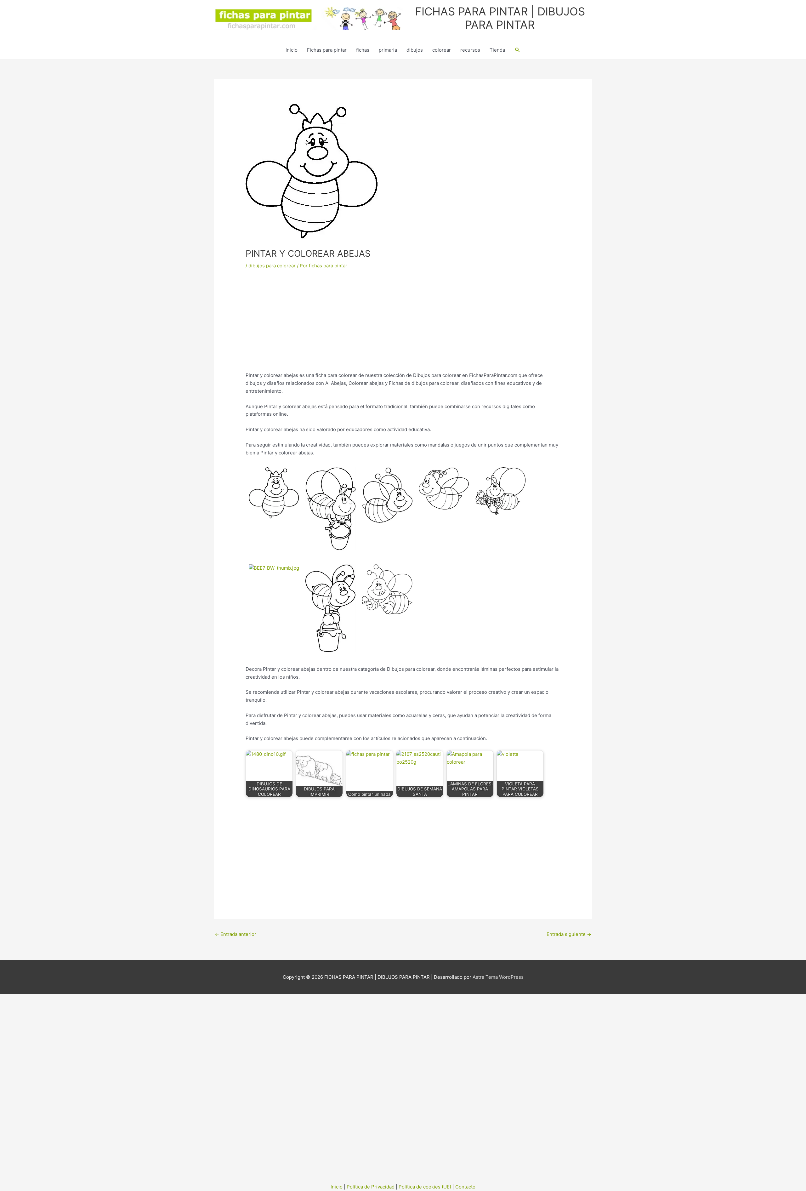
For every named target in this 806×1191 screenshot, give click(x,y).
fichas (362, 50)
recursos (470, 50)
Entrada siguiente (569, 934)
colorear (441, 50)
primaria (388, 50)
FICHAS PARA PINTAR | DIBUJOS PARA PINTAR (500, 18)
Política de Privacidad (370, 1187)
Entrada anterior (235, 934)
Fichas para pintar (327, 50)
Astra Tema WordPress (498, 977)
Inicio (292, 50)
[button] (517, 50)
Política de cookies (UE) (425, 1187)
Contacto (465, 1187)
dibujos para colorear (272, 266)
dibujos (414, 50)
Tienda (497, 50)
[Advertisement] (403, 325)
